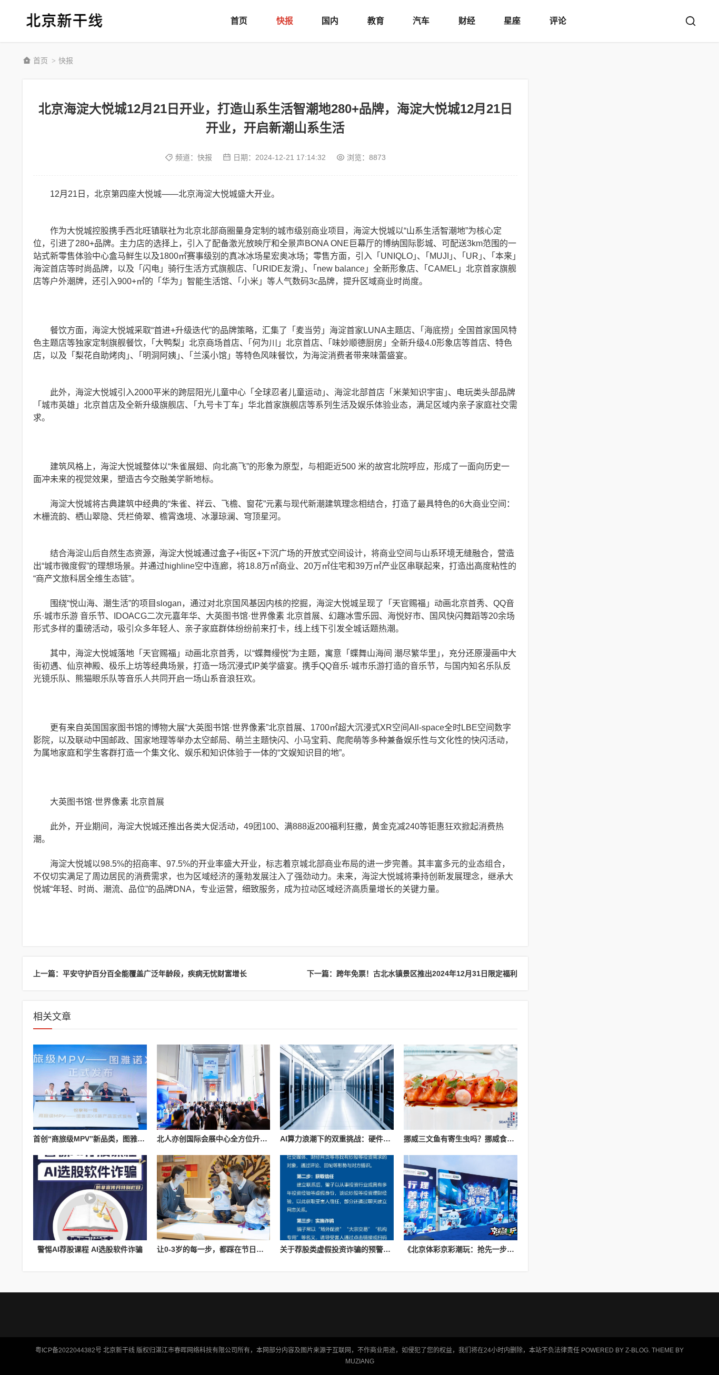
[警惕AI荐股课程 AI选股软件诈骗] (90, 1197)
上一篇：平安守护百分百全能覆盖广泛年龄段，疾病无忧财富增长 (140, 973)
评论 (558, 20)
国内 (330, 20)
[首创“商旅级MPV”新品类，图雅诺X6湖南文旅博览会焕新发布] (90, 1087)
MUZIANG (359, 1361)
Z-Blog (636, 1350)
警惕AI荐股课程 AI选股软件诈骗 (90, 1249)
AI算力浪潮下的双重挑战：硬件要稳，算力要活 (357, 1139)
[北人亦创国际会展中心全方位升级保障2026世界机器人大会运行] (214, 1087)
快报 (284, 20)
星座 (512, 20)
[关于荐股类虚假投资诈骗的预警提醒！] (337, 1197)
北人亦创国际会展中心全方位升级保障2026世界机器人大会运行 (261, 1139)
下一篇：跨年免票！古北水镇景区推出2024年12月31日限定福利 (412, 973)
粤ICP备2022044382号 (68, 1350)
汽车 (421, 20)
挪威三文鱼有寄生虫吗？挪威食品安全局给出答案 (485, 1139)
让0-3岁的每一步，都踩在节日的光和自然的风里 (236, 1249)
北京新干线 (65, 21)
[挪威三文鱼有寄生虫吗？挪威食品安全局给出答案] (460, 1087)
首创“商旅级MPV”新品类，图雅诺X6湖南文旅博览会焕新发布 (134, 1139)
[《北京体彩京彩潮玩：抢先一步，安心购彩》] (460, 1197)
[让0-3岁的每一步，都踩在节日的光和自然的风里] (214, 1197)
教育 (375, 20)
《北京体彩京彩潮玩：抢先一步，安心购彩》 (477, 1249)
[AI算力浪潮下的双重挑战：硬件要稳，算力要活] (337, 1087)
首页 (239, 20)
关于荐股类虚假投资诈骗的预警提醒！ (342, 1249)
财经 (466, 20)
